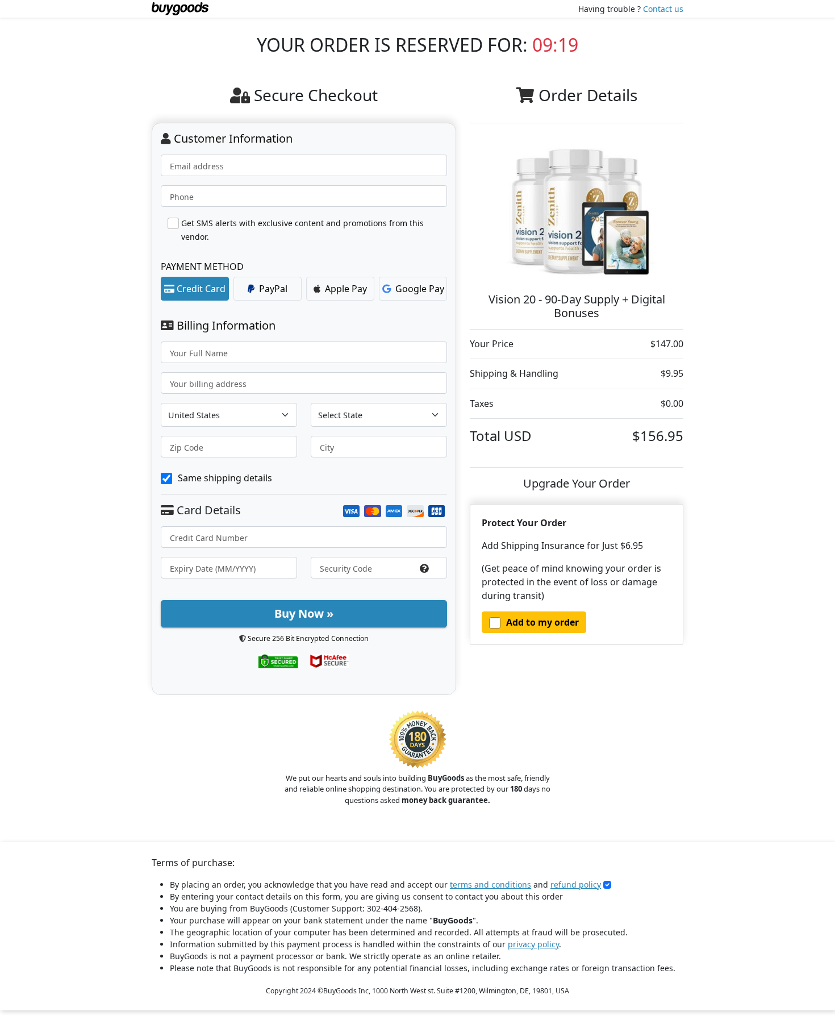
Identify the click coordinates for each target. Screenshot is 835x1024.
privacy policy (533, 944)
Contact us (663, 8)
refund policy (575, 884)
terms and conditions (490, 884)
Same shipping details (225, 478)
